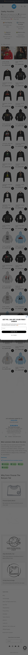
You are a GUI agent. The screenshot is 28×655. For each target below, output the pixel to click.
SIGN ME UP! (14, 331)
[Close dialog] (26, 316)
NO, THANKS (14, 335)
